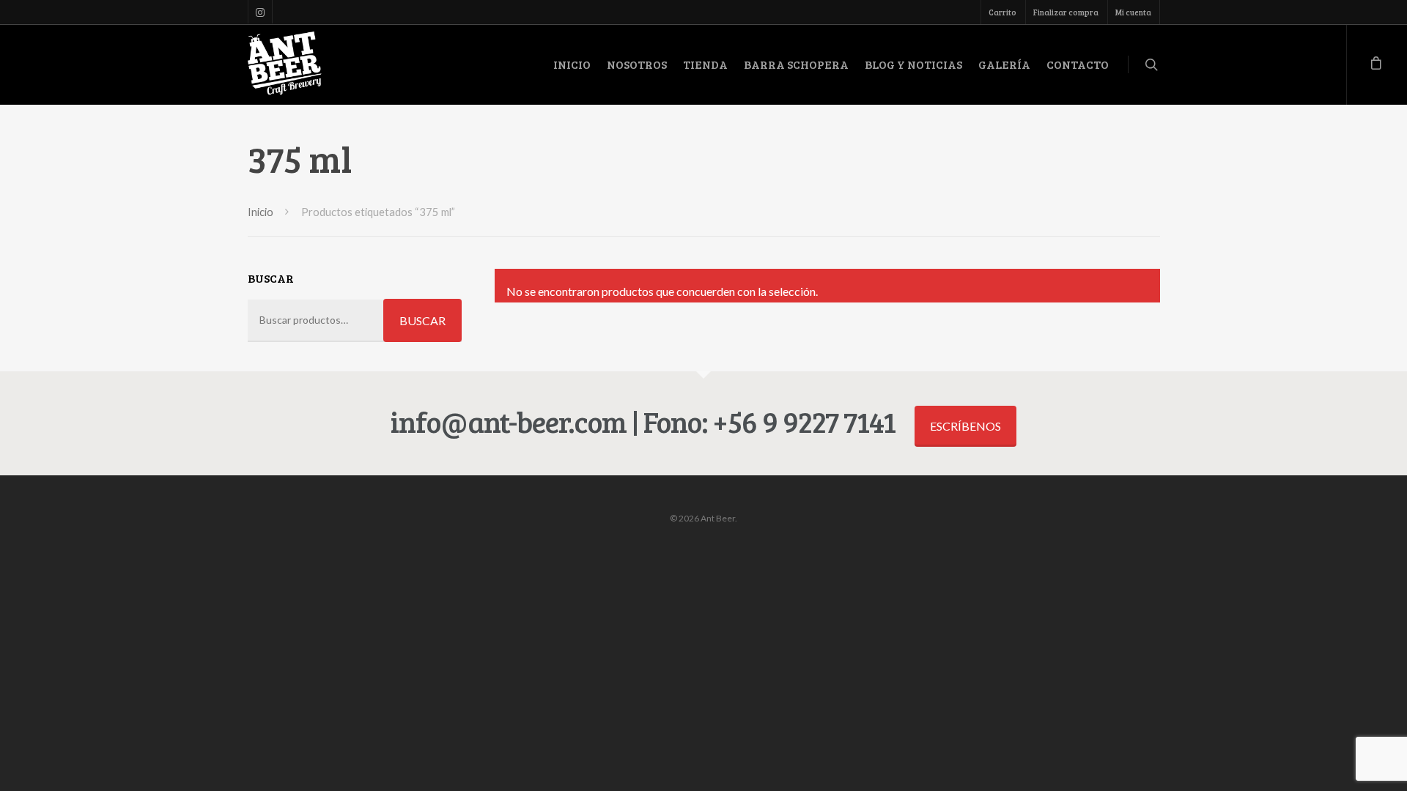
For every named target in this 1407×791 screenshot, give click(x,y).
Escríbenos (965, 426)
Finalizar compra (1065, 12)
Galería (1004, 64)
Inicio (260, 211)
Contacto (1077, 64)
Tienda (705, 64)
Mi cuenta (1133, 12)
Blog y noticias (913, 64)
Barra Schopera (796, 64)
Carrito (1002, 12)
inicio (572, 64)
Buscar (422, 320)
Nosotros (637, 64)
